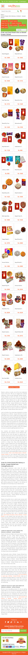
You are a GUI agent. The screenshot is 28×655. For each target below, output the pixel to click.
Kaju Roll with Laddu (19, 262)
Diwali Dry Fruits (5, 23)
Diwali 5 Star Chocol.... (20, 216)
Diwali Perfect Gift (19, 332)
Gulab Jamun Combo (19, 146)
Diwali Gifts (5, 21)
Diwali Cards (4, 27)
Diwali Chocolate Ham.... (7, 77)
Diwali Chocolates (16, 23)
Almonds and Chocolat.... (20, 123)
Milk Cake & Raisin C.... (7, 216)
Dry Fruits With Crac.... (7, 378)
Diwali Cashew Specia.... (20, 193)
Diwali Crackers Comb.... (7, 355)
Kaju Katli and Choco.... (7, 146)
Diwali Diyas (22, 25)
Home (2, 14)
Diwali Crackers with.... (7, 332)
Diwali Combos (13, 25)
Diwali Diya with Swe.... (7, 193)
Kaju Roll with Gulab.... (20, 239)
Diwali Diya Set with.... (20, 169)
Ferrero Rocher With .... (20, 285)
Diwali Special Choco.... (20, 308)
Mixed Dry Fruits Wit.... (20, 100)
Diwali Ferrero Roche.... (20, 77)
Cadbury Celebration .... (7, 169)
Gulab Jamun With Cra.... (20, 355)
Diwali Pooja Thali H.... (7, 285)
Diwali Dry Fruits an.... (7, 308)
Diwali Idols (4, 25)
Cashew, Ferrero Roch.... (20, 378)
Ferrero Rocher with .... (7, 262)
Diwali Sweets (13, 21)
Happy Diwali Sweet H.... (7, 239)
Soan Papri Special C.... (7, 100)
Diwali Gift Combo (19, 54)
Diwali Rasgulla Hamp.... (7, 54)
